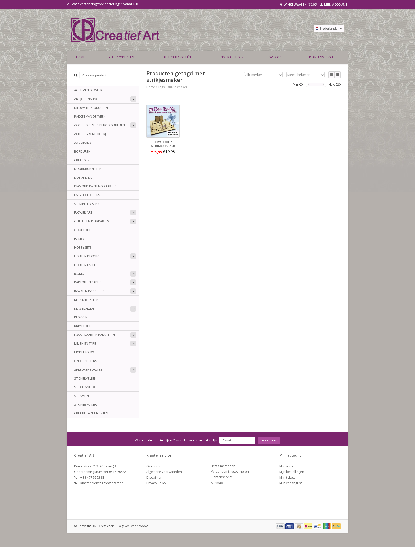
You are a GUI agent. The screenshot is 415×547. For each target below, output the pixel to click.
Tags (161, 87)
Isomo (79, 273)
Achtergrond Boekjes (92, 134)
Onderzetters (85, 361)
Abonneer (269, 440)
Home (80, 57)
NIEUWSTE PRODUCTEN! (91, 108)
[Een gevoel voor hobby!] (170, 29)
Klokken (81, 317)
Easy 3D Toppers (87, 195)
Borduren (82, 151)
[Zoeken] (75, 75)
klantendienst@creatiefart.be (101, 483)
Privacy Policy (156, 483)
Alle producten (121, 57)
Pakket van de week (89, 116)
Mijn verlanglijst (290, 483)
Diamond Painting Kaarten (95, 186)
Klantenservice (321, 57)
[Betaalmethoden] (280, 526)
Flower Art (83, 212)
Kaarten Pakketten (89, 291)
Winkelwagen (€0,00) (300, 4)
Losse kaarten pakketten (94, 335)
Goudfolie (82, 230)
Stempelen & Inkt (87, 204)
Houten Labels (86, 265)
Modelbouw (84, 352)
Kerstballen (84, 308)
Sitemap (217, 483)
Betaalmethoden (223, 466)
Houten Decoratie (88, 256)
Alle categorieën (177, 57)
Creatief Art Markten (91, 413)
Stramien (81, 395)
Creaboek (82, 160)
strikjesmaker (177, 87)
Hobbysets (83, 247)
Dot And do (83, 177)
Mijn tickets (287, 477)
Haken (79, 238)
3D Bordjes (83, 142)
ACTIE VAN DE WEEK (88, 90)
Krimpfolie (82, 326)
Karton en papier (88, 282)
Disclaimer (154, 477)
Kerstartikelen (86, 299)
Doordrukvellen (88, 168)
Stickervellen (85, 378)
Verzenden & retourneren (230, 471)
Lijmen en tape (85, 343)
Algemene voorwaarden (164, 472)
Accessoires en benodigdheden (99, 125)
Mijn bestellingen (291, 472)
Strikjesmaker (85, 404)
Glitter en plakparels (91, 221)
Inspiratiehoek (232, 57)
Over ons (276, 57)
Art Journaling (86, 99)
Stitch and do (85, 387)
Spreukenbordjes (88, 369)
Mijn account (335, 4)
